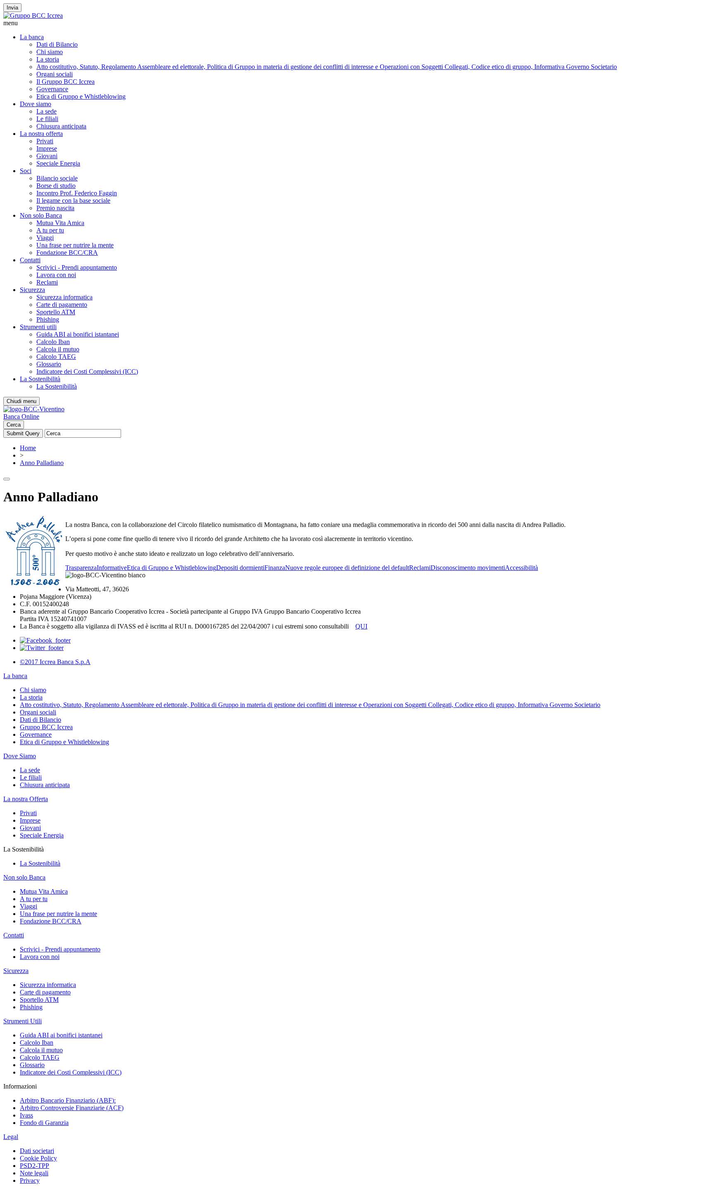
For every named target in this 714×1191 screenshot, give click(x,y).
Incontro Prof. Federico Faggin (76, 193)
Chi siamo (49, 51)
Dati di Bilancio (57, 44)
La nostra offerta (41, 133)
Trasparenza (81, 567)
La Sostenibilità (40, 378)
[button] (357, 23)
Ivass (26, 1115)
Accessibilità (521, 567)
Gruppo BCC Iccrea (46, 727)
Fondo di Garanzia (44, 1122)
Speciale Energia (58, 163)
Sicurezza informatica (64, 297)
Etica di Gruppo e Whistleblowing (81, 96)
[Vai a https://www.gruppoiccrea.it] (33, 15)
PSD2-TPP (34, 1165)
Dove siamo (35, 103)
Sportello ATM (55, 312)
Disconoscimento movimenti (468, 567)
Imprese (46, 148)
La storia (47, 59)
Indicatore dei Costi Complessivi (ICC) (87, 371)
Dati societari (37, 1150)
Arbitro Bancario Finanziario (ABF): (68, 1100)
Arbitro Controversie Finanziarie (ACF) (72, 1107)
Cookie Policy (38, 1158)
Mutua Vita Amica (60, 222)
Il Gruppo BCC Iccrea (65, 81)
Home (28, 447)
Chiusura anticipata (61, 126)
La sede (46, 111)
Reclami (47, 282)
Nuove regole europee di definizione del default (347, 567)
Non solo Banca (41, 215)
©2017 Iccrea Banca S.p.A (55, 661)
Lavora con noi (56, 274)
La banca (32, 36)
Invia (12, 8)
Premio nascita (55, 207)
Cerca (14, 425)
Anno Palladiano (42, 462)
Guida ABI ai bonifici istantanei (77, 334)
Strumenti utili (38, 326)
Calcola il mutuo (57, 349)
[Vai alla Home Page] (33, 409)
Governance (52, 89)
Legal (10, 1136)
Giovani (46, 155)
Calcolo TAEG (56, 356)
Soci (25, 170)
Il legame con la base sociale (73, 200)
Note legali (34, 1173)
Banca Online (21, 416)
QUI (361, 626)
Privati (44, 141)
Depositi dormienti (240, 567)
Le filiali (47, 118)
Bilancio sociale (57, 178)
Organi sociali (54, 74)
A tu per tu (50, 230)
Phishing (47, 319)
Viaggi (45, 237)
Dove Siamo (19, 755)
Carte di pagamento (61, 304)
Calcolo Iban (53, 341)
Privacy (30, 1180)
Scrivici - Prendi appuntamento (76, 267)
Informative (112, 567)
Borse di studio (56, 185)
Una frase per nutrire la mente (75, 245)
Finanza (274, 567)
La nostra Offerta (25, 798)
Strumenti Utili (22, 1021)
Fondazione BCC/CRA (67, 252)
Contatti (30, 259)
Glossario (48, 364)
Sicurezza (32, 289)
